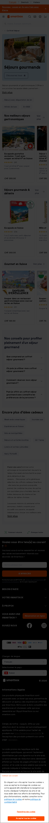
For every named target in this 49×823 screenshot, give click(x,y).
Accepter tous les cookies (26, 818)
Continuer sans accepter (10, 775)
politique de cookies (13, 799)
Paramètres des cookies (26, 812)
